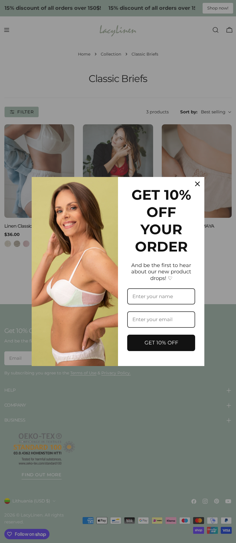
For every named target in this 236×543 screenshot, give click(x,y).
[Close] (197, 184)
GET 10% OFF (161, 343)
